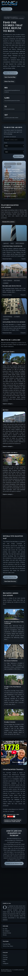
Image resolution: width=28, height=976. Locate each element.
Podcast (5, 959)
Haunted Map (6, 944)
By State (5, 928)
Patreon (5, 955)
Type (5, 149)
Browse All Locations (8, 221)
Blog (4, 961)
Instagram (5, 963)
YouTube (5, 957)
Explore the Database (10, 73)
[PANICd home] (9, 3)
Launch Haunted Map (10, 577)
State (5, 142)
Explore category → (8, 403)
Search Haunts (6, 9)
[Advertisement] (14, 514)
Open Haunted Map (9, 77)
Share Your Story (9, 81)
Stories (5, 935)
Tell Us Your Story (8, 946)
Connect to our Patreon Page (14, 863)
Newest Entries (7, 933)
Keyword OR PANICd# (10, 136)
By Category (6, 931)
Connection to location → (11, 196)
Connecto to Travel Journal (12, 821)
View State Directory (10, 581)
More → (23, 256)
